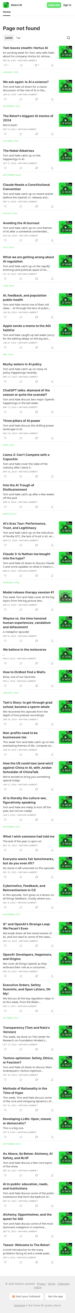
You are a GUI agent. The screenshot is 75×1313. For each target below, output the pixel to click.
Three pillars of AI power (21, 421)
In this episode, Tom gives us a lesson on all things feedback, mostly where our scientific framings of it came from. (28, 896)
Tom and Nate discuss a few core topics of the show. (27, 1164)
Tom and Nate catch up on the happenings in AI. (21, 157)
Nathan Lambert (27, 60)
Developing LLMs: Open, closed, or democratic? (27, 1121)
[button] (7, 12)
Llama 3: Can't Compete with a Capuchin (26, 457)
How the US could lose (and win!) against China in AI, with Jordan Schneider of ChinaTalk (28, 768)
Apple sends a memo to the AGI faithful (27, 328)
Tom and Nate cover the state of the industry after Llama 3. (25, 465)
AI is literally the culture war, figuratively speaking (25, 800)
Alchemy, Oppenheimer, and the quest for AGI (27, 1217)
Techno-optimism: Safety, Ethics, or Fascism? (28, 1060)
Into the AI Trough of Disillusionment (18, 487)
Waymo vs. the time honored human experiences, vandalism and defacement (27, 623)
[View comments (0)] (21, 65)
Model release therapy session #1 (28, 592)
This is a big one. (13, 1128)
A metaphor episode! (16, 632)
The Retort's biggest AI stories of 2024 (28, 118)
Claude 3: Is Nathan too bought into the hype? (26, 556)
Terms (51, 1283)
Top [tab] (18, 37)
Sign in (67, 5)
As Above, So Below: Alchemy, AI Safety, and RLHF (28, 1156)
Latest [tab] (9, 37)
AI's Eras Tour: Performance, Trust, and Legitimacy (24, 526)
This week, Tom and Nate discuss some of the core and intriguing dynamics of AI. (27, 1099)
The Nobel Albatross (18, 150)
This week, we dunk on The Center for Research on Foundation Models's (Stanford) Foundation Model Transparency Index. (26, 1038)
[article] (37, 56)
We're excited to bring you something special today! (26, 778)
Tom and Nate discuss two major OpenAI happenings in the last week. (28, 401)
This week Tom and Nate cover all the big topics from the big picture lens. (28, 598)
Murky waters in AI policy (22, 364)
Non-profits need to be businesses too (20, 735)
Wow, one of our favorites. (19, 677)
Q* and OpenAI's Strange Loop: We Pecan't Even (26, 926)
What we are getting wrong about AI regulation (28, 259)
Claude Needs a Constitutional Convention (26, 187)
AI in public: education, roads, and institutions (25, 1186)
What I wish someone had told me (28, 836)
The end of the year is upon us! (22, 841)
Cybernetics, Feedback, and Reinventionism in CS (24, 888)
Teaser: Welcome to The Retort (26, 1245)
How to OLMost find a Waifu (24, 672)
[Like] (5, 99)
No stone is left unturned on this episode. (29, 868)
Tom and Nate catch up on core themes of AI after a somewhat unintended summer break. (27, 229)
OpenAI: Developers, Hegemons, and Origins (27, 957)
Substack (19, 1305)
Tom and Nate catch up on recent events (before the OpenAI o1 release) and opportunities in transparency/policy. (28, 195)
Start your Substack (27, 1296)
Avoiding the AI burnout (21, 223)
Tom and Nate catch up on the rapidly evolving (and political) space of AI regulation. (26, 267)
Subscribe (54, 5)
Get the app (55, 1296)
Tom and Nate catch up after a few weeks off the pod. (28, 496)
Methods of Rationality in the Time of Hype (25, 1091)
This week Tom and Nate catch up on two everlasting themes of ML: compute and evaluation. (28, 743)
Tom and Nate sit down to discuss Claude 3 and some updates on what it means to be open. (28, 564)
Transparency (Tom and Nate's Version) (26, 1030)
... (4, 654)
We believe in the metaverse (24, 649)
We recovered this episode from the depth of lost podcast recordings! (25, 713)
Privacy (41, 1283)
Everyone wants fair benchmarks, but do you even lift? (28, 861)
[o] (65, 52)
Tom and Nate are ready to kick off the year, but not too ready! (27, 809)
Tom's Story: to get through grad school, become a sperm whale (27, 705)
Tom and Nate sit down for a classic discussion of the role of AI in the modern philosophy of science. (25, 88)
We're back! (10, 125)
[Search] (68, 37)
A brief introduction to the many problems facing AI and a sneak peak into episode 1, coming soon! (26, 1251)
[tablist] (13, 37)
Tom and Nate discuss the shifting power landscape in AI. (28, 427)
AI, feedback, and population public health (25, 298)
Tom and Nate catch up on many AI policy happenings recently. (25, 370)
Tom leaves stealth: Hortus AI (25, 48)
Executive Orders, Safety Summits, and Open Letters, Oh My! (27, 989)
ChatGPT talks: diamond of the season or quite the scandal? (26, 392)
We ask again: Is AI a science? (26, 82)
